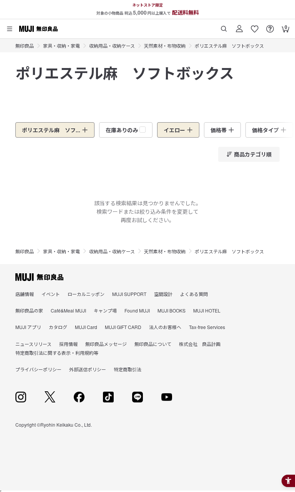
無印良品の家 (29, 310)
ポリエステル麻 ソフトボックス (229, 45)
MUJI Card (86, 327)
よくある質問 (194, 294)
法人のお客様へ (165, 327)
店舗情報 (24, 294)
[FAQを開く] (270, 26)
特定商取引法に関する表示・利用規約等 (56, 352)
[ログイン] (239, 26)
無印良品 (24, 45)
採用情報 (68, 344)
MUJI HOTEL (206, 310)
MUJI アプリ (28, 327)
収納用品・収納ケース (112, 45)
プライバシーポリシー (38, 369)
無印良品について (152, 344)
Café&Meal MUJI (68, 310)
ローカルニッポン (86, 294)
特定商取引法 (127, 369)
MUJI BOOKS (171, 310)
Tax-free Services (207, 327)
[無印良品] (39, 277)
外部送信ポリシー (87, 369)
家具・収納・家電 (61, 45)
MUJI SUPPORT (129, 294)
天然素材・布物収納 (165, 45)
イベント (50, 294)
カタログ (58, 327)
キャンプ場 (105, 310)
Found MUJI (137, 310)
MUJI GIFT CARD (123, 327)
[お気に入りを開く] (255, 26)
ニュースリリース (33, 344)
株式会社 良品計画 (199, 344)
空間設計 (163, 294)
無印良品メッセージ (106, 344)
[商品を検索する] (224, 26)
